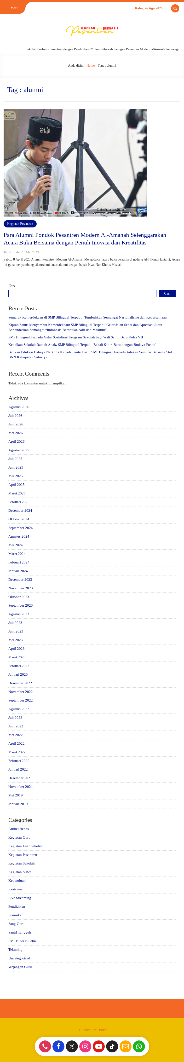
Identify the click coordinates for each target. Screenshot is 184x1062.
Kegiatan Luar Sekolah (25, 846)
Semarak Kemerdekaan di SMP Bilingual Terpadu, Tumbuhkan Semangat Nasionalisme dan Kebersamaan (87, 317)
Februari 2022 (18, 761)
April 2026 (16, 441)
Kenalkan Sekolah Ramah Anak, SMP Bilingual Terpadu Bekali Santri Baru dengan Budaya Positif (81, 345)
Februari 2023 (18, 666)
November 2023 (20, 588)
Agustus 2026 (18, 407)
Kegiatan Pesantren (20, 224)
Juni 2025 (15, 467)
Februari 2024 (18, 562)
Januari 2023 (18, 674)
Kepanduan (17, 880)
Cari (11, 286)
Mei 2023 (15, 640)
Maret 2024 (17, 554)
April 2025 (16, 485)
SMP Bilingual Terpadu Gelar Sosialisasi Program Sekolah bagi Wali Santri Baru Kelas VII (75, 337)
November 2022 (20, 692)
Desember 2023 (20, 579)
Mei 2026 (15, 433)
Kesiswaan (16, 889)
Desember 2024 (20, 510)
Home (90, 65)
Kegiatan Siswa (19, 872)
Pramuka (15, 915)
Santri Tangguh (19, 932)
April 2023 (16, 648)
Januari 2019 (18, 804)
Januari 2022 (18, 769)
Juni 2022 (15, 726)
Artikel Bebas (18, 829)
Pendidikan (16, 906)
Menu (14, 8)
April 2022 (16, 743)
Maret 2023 (17, 657)
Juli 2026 (15, 416)
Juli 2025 (15, 459)
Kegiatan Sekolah (21, 863)
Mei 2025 (15, 476)
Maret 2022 (17, 752)
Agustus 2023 (18, 614)
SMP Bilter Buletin (22, 941)
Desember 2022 (20, 683)
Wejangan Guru (20, 967)
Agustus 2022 (18, 709)
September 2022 (20, 700)
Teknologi (15, 950)
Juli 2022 (15, 718)
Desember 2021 (20, 778)
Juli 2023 (15, 623)
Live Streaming (19, 898)
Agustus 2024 (18, 536)
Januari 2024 (18, 571)
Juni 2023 (15, 631)
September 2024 (20, 528)
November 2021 (20, 787)
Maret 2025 (17, 493)
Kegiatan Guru (19, 837)
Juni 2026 (15, 424)
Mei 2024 (15, 545)
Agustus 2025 (18, 450)
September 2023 (20, 605)
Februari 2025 (18, 502)
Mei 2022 (15, 735)
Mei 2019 (15, 795)
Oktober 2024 (18, 519)
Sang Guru (16, 924)
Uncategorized (19, 958)
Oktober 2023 (18, 597)
